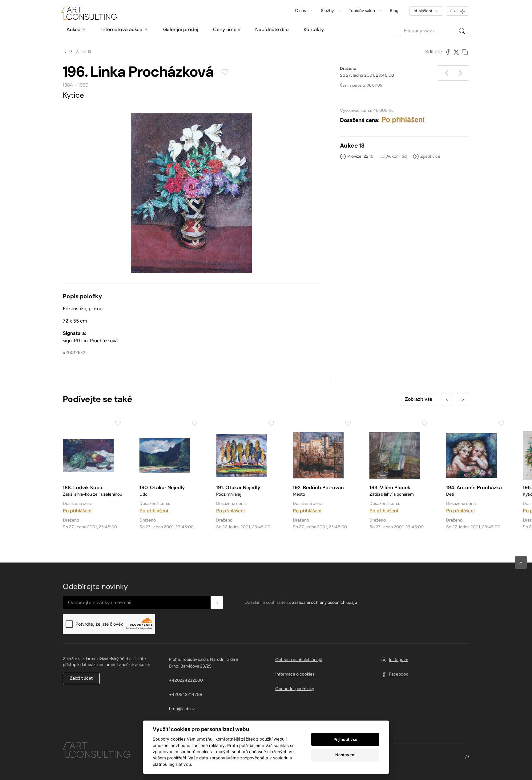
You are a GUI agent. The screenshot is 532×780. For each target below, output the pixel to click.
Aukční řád (396, 156)
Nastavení (345, 754)
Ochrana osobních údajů (298, 659)
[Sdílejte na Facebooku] (448, 51)
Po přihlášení (403, 119)
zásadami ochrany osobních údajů (324, 602)
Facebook (398, 674)
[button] (521, 562)
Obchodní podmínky (294, 688)
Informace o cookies (295, 674)
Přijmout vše (345, 739)
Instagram (398, 659)
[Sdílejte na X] (456, 51)
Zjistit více (430, 156)
